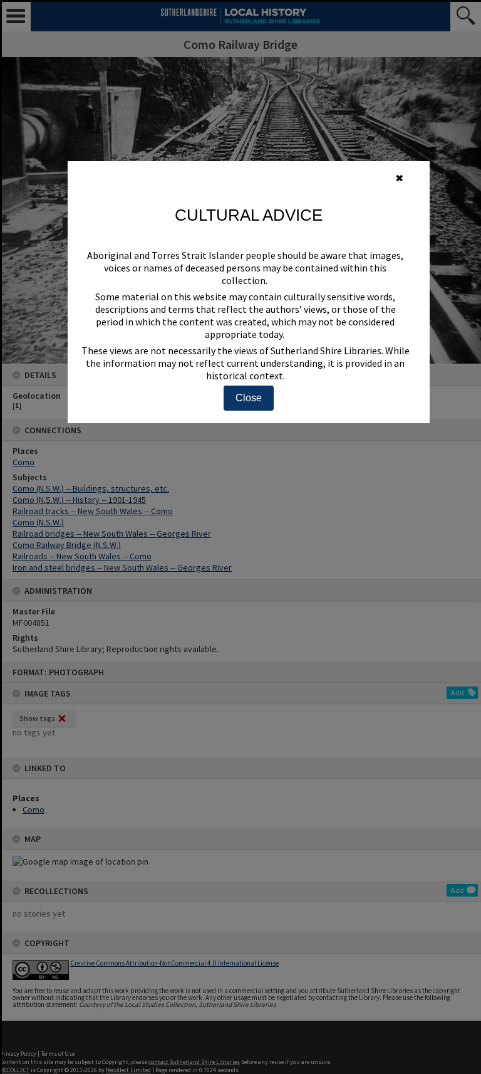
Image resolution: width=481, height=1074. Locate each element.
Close (248, 397)
